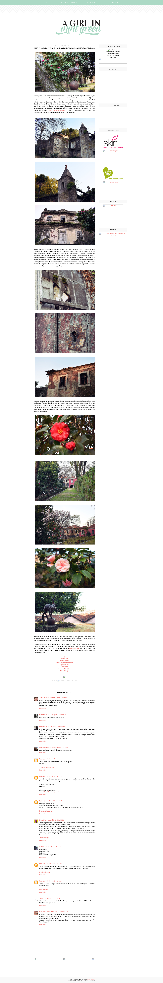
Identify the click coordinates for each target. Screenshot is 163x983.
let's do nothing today (46, 811)
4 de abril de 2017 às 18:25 (53, 846)
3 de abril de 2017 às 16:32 (54, 776)
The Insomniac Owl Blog (46, 767)
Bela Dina (42, 726)
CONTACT (114, 2)
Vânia (41, 898)
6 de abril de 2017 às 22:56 (54, 864)
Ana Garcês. (91, 979)
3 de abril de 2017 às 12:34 (54, 759)
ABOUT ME (91, 2)
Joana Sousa (43, 697)
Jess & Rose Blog (44, 792)
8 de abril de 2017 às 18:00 (52, 898)
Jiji (38, 98)
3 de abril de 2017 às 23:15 (54, 801)
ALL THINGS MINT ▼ (69, 2)
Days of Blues (43, 889)
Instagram (54, 792)
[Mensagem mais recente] (35, 959)
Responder (42, 708)
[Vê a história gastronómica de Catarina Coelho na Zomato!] (113, 235)
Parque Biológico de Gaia (56, 110)
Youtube (61, 792)
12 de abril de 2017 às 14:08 (59, 912)
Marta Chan (42, 820)
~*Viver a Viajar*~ (44, 837)
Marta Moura (43, 715)
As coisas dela (44, 747)
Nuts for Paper (74, 648)
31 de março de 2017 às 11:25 (57, 715)
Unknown (42, 759)
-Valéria (41, 846)
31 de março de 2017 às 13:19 (55, 726)
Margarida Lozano (44, 912)
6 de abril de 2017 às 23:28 (54, 881)
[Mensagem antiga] (93, 959)
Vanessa (42, 801)
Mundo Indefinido (44, 872)
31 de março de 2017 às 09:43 (57, 697)
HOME (46, 2)
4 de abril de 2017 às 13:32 (55, 820)
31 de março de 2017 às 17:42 (58, 747)
